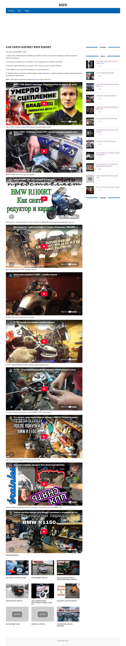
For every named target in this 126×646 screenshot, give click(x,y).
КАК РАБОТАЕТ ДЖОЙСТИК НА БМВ (107, 187)
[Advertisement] (63, 28)
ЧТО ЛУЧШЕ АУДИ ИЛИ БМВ (105, 73)
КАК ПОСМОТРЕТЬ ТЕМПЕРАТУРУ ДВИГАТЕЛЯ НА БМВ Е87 (107, 165)
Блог (19, 11)
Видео (27, 11)
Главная (11, 11)
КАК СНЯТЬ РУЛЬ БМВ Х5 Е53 (105, 141)
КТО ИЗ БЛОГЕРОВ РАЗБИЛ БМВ (106, 119)
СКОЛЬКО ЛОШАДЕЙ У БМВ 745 (106, 96)
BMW (63, 5)
